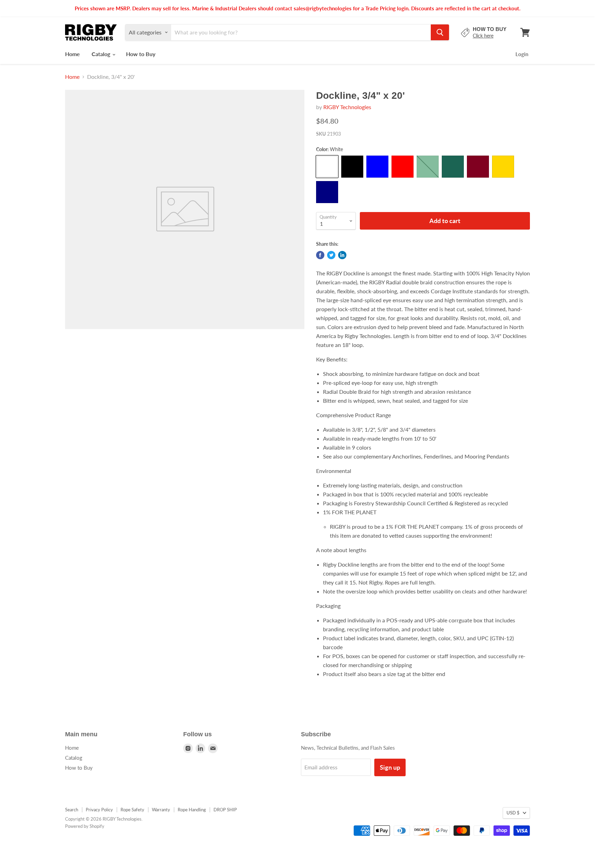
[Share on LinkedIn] (342, 255)
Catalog (102, 54)
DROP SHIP (225, 809)
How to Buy (140, 54)
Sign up (390, 767)
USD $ (513, 812)
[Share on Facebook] (320, 255)
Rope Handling (192, 809)
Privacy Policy (99, 809)
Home (72, 54)
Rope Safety (132, 809)
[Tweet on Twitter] (331, 255)
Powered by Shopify (84, 826)
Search (71, 809)
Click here (483, 36)
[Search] (440, 32)
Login (521, 54)
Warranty (161, 809)
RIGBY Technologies (347, 107)
